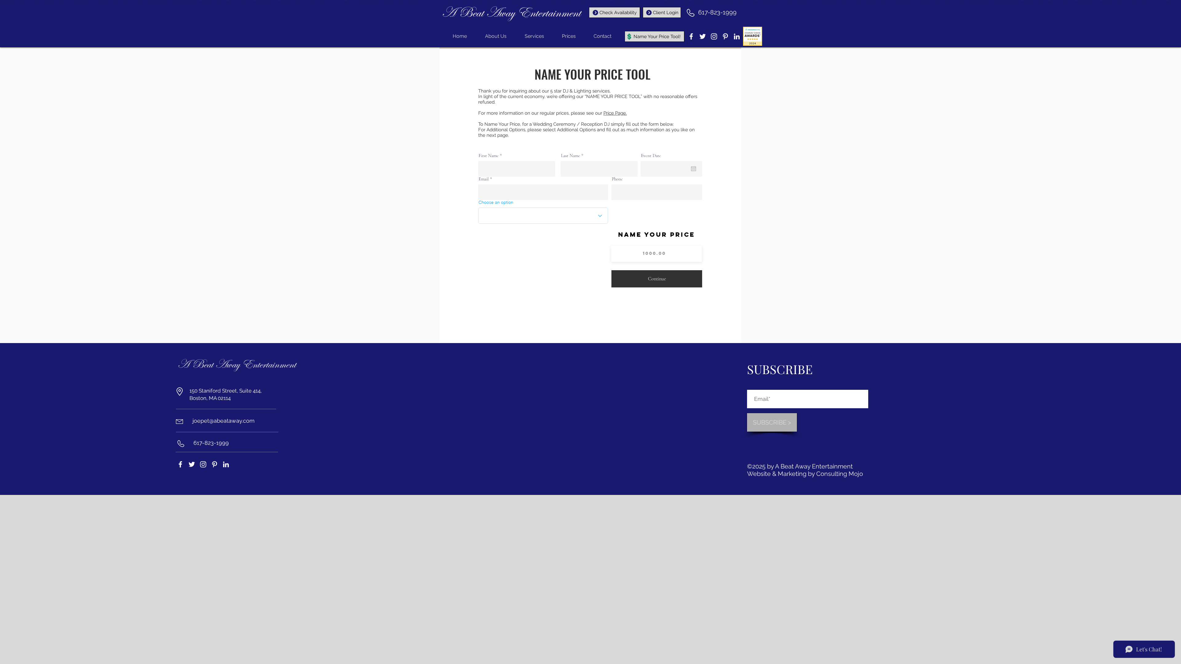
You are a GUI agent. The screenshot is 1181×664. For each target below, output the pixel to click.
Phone (617, 179)
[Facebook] (691, 36)
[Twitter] (702, 36)
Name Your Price (656, 234)
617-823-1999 (717, 12)
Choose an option (496, 202)
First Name (489, 155)
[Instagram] (714, 36)
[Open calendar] (693, 168)
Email (484, 179)
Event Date (651, 155)
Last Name (570, 155)
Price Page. (615, 113)
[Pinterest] (725, 36)
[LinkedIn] (737, 36)
